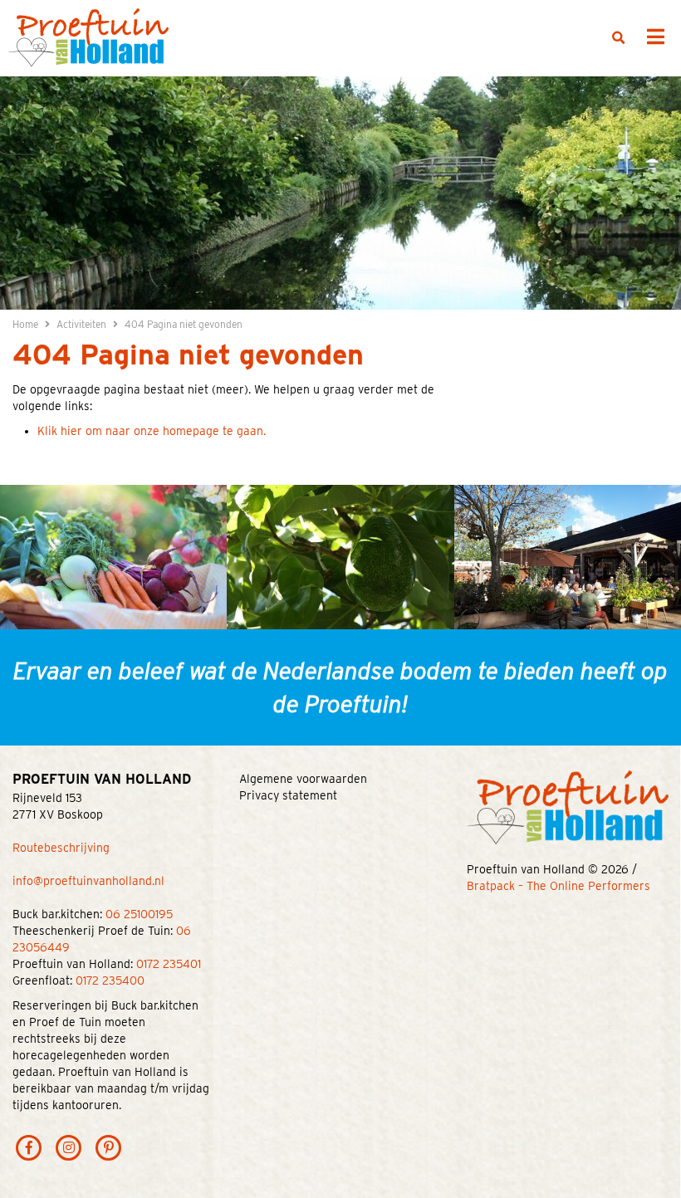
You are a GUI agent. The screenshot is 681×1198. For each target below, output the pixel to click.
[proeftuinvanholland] (108, 1146)
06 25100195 (139, 914)
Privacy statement (288, 795)
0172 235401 (168, 964)
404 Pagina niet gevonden (184, 324)
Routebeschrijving (61, 847)
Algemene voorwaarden (303, 778)
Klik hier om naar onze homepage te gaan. (151, 431)
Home (25, 324)
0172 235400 (110, 980)
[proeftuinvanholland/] (69, 1146)
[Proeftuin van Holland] (88, 36)
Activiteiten (81, 324)
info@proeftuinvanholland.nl (88, 880)
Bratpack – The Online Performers (558, 885)
